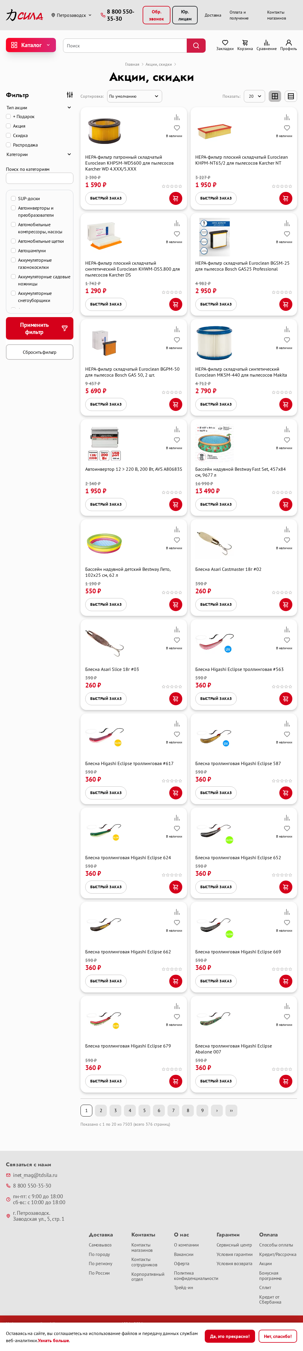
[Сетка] (275, 96)
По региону (100, 1263)
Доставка (213, 15)
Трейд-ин (183, 1287)
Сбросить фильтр (40, 352)
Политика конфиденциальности (193, 1275)
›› (231, 1110)
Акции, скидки (159, 64)
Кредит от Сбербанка (270, 1299)
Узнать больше (53, 1340)
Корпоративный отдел (147, 1277)
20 (251, 96)
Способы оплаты (276, 1245)
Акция (19, 126)
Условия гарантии (235, 1254)
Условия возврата (234, 1263)
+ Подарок (24, 116)
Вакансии (183, 1254)
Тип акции (17, 107)
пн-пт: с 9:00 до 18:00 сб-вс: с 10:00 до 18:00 (39, 1199)
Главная (132, 64)
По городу (99, 1254)
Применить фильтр (34, 328)
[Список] (291, 96)
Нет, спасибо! (278, 1336)
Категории (17, 154)
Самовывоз (100, 1245)
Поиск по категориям (27, 169)
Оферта (181, 1263)
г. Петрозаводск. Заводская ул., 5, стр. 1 (39, 1216)
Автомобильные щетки (41, 241)
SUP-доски (29, 198)
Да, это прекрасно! (230, 1336)
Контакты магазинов (142, 1247)
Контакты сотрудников (144, 1262)
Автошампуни (32, 250)
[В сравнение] (177, 117)
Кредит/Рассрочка (277, 1254)
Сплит (265, 1287)
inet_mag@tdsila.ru (35, 1175)
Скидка (20, 135)
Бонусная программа (270, 1275)
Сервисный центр (234, 1245)
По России (99, 1273)
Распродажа (25, 145)
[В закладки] (177, 128)
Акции (265, 1263)
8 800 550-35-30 (32, 1186)
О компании (186, 1245)
